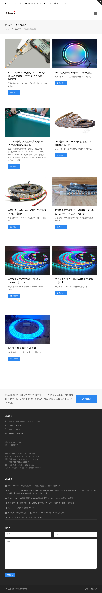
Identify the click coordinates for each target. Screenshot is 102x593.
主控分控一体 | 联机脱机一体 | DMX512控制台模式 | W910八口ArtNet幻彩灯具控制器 (41, 503)
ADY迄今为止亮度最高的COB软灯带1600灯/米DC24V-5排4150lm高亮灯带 (36, 512)
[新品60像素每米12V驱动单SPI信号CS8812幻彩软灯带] (27, 260)
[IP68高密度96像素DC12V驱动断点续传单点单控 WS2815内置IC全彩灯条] (74, 191)
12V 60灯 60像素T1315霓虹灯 (22, 348)
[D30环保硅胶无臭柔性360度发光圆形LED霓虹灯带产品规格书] (27, 122)
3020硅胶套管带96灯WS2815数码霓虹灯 (74, 72)
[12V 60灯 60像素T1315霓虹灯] (27, 329)
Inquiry (48, 3)
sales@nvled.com (16, 433)
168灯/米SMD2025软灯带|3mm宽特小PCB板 (25, 517)
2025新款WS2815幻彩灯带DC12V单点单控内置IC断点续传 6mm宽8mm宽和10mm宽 (27, 75)
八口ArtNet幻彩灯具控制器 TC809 (21, 508)
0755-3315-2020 (15, 425)
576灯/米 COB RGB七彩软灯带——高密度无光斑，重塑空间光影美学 (34, 485)
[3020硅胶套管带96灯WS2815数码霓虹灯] (74, 53)
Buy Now (86, 398)
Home (7, 29)
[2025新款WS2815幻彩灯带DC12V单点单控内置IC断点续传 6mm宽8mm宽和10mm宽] (27, 53)
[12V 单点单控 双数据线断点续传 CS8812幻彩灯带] (74, 260)
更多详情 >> (14, 92)
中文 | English (62, 3)
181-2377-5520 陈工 (16, 429)
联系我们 (94, 589)
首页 (86, 589)
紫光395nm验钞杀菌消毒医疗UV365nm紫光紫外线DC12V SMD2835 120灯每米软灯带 (40, 498)
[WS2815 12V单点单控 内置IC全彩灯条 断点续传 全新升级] (27, 191)
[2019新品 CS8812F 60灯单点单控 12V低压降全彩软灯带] (74, 122)
